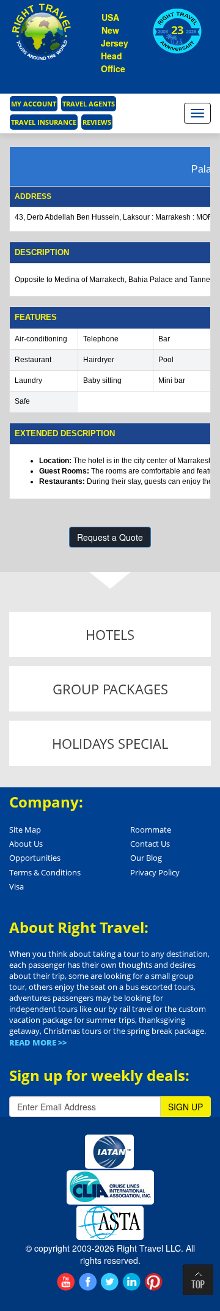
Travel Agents (88, 103)
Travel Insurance (43, 122)
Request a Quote (110, 537)
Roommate (150, 829)
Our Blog (146, 857)
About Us (26, 843)
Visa (16, 886)
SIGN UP (185, 1107)
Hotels (110, 634)
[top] (198, 1280)
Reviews (96, 122)
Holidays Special (110, 743)
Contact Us (150, 843)
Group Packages (110, 689)
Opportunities (35, 857)
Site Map (25, 829)
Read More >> (38, 1042)
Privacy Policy (155, 872)
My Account (33, 103)
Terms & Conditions (45, 872)
